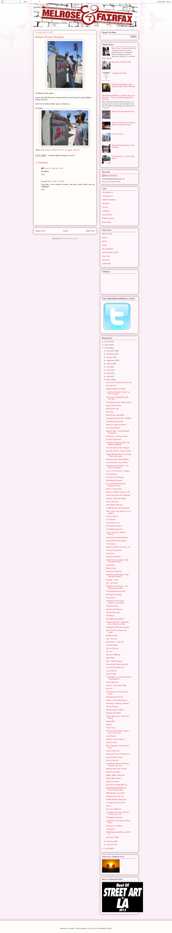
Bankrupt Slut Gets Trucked (116, 769)
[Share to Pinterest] (45, 155)
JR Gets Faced (111, 742)
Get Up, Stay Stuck (113, 612)
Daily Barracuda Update (115, 619)
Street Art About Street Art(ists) (117, 459)
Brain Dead (110, 658)
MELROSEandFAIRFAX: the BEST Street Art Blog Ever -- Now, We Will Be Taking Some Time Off (118, 98)
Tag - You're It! (111, 639)
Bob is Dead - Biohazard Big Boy (124, 48)
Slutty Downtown (112, 606)
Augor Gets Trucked (113, 405)
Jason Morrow (92, 928)
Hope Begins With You (114, 505)
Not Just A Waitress (113, 655)
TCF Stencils (111, 519)
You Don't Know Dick (113, 550)
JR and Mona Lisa (113, 523)
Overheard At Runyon (114, 480)
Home (65, 231)
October (110, 357)
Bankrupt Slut (107, 234)
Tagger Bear (110, 721)
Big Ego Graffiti (111, 635)
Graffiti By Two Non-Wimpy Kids (118, 508)
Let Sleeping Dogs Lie (114, 529)
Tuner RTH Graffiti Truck (115, 667)
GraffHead (106, 211)
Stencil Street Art (112, 682)
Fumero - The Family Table (116, 685)
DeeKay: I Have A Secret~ (115, 739)
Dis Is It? (109, 651)
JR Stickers (110, 615)
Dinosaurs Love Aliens (114, 826)
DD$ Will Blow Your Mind (115, 793)
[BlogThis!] (38, 155)
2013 (107, 342)
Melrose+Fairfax (110, 176)
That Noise (110, 553)
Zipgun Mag (106, 222)
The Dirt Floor (107, 215)
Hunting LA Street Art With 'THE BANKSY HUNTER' (117, 443)
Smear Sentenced (112, 751)
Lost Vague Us (107, 196)
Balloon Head (111, 568)
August (109, 363)
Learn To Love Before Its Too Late (118, 382)
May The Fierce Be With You (116, 785)
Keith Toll (60, 150)
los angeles (68, 150)
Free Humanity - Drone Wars (116, 462)
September (111, 360)
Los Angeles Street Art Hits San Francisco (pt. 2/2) (117, 764)
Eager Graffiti (111, 674)
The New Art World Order (115, 803)
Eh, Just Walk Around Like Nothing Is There (115, 485)
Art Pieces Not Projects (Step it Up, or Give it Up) (117, 732)
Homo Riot (106, 256)
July (108, 367)
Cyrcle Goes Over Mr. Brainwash (118, 495)
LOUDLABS (106, 264)
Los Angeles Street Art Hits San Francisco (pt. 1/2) (117, 813)
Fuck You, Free (117, 134)
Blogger (109, 928)
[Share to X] (41, 155)
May (108, 373)
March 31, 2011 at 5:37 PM (54, 168)
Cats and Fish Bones (114, 571)
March (109, 380)
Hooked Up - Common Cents (117, 436)
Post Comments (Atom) (70, 238)
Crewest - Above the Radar (116, 498)
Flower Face (110, 728)
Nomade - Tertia (112, 580)
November (111, 354)
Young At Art (110, 598)
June (109, 370)
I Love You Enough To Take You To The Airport (118, 393)
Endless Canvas (108, 218)
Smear (104, 245)
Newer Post (40, 231)
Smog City (106, 260)
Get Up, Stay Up (112, 501)
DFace (108, 806)
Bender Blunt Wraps (113, 778)
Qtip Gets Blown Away (114, 757)
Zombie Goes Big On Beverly (117, 537)
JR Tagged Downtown (114, 817)
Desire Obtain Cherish (110, 252)
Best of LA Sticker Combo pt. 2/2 (118, 492)
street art (76, 150)
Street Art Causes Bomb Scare (123, 111)
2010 (107, 848)
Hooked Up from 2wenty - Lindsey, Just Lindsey (115, 602)
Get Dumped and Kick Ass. (116, 591)
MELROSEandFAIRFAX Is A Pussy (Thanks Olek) (116, 789)
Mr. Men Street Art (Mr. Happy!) (117, 448)
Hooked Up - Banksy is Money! (117, 703)
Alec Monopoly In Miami (115, 710)
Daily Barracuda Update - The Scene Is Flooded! (117, 467)
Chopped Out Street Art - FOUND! (118, 418)
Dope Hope (110, 565)
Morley (104, 241)
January (110, 844)
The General (110, 544)
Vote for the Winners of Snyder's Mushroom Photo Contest (124, 124)
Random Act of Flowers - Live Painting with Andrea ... (117, 587)
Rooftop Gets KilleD (113, 713)
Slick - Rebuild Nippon (114, 661)
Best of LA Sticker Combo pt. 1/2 (118, 547)
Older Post (90, 231)
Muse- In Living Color (114, 489)
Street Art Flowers (112, 781)
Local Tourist (110, 736)
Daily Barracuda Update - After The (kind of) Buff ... (117, 561)
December (111, 351)
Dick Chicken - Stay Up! (115, 642)
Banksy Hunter (46, 150)
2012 (107, 345)
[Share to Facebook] (43, 155)
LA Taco (105, 207)
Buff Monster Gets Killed (115, 415)
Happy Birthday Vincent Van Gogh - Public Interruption (118, 455)
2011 (107, 348)
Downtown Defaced (113, 557)
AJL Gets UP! (111, 385)
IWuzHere (105, 203)
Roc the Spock (111, 474)
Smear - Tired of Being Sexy (116, 700)
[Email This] (36, 155)
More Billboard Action (114, 526)
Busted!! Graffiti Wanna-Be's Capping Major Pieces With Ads (123, 85)
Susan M (44, 181)
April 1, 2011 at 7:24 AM (56, 181)
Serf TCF (109, 689)
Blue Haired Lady (112, 409)
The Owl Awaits (111, 645)
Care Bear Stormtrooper (115, 477)
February (110, 841)
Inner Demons (111, 671)
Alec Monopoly (107, 249)
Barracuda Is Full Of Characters (118, 754)
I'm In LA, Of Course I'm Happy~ (118, 471)
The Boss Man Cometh (114, 421)
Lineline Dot (110, 829)
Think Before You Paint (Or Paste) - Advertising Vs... (118, 678)
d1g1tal (54, 150)
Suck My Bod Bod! (113, 428)
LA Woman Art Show (119, 73)
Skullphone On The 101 (115, 796)
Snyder (104, 237)
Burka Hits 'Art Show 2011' (121, 62)
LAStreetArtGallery (109, 200)
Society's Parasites (113, 772)
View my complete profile (111, 181)
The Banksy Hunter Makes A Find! (118, 402)
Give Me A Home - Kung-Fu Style (118, 451)
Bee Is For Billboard (113, 809)
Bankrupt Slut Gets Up (114, 697)
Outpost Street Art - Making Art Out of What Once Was (117, 623)
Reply (43, 174)
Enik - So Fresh (112, 583)
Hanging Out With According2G (117, 627)
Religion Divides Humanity (115, 389)
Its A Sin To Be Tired (113, 439)
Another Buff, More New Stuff (117, 664)
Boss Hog (109, 412)
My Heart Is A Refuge (114, 594)
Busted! (109, 724)
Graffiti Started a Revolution (116, 799)
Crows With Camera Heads (116, 541)
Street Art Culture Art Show (116, 425)
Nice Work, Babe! (112, 837)
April (108, 376)
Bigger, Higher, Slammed (115, 775)
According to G (107, 192)
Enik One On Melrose (114, 609)
